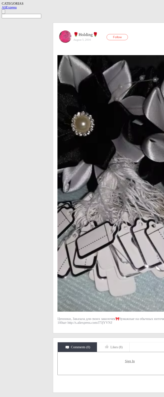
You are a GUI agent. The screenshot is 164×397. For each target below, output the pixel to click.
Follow (117, 37)
